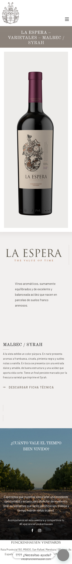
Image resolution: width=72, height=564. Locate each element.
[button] (63, 555)
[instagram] (39, 530)
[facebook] (32, 530)
